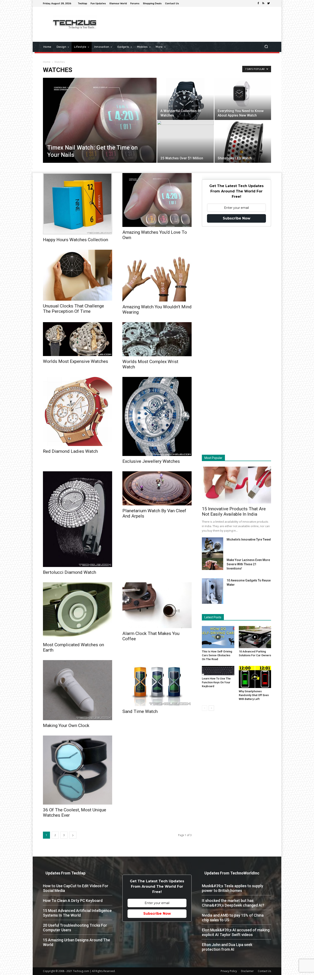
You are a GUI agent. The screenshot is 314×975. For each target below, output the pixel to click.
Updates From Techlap (65, 873)
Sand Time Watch (140, 711)
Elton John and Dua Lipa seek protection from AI (227, 947)
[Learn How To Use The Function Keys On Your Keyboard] (218, 670)
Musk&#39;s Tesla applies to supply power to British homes (232, 888)
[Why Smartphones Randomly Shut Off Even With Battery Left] (255, 677)
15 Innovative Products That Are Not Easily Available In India (234, 511)
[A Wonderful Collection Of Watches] (185, 106)
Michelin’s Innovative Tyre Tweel (249, 539)
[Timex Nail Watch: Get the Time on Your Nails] (100, 122)
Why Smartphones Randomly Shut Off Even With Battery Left (254, 695)
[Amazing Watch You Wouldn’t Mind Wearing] (157, 275)
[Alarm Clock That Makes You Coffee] (157, 605)
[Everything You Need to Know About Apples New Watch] (242, 93)
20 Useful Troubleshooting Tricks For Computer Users (75, 927)
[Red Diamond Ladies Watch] (77, 411)
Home (46, 62)
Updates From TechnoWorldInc (231, 873)
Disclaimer (247, 971)
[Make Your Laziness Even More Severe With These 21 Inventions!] (212, 564)
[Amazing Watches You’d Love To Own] (157, 200)
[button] (266, 47)
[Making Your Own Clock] (77, 690)
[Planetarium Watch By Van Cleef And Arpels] (157, 488)
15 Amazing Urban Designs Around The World (76, 942)
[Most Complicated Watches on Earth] (77, 610)
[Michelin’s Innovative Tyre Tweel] (212, 548)
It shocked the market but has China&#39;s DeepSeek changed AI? (233, 902)
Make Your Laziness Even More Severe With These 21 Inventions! (248, 564)
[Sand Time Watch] (157, 683)
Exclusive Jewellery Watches (151, 461)
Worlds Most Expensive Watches (75, 361)
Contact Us (264, 971)
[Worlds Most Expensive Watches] (77, 339)
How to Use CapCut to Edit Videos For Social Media (75, 888)
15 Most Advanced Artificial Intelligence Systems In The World (77, 912)
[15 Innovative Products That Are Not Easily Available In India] (236, 485)
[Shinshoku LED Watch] (242, 157)
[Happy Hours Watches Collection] (77, 203)
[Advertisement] (193, 20)
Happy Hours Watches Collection (75, 239)
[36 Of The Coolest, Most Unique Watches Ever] (77, 770)
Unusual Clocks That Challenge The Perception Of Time (73, 308)
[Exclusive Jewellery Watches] (157, 416)
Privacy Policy (229, 971)
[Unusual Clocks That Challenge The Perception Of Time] (77, 275)
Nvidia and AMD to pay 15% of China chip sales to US (233, 917)
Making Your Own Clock (66, 725)
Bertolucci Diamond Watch (69, 572)
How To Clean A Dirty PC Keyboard (73, 900)
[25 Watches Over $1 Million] (185, 142)
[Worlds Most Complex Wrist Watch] (157, 339)
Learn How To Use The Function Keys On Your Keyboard (216, 682)
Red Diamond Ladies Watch (70, 451)
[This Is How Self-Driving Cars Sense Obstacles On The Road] (218, 637)
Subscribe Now (236, 218)
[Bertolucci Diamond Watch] (77, 519)
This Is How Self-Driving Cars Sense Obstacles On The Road (217, 655)
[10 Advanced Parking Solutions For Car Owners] (255, 637)
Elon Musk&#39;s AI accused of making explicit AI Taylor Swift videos (236, 932)
